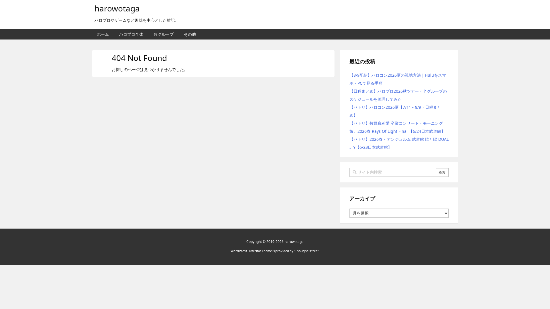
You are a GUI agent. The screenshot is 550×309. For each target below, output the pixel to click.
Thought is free (306, 251)
